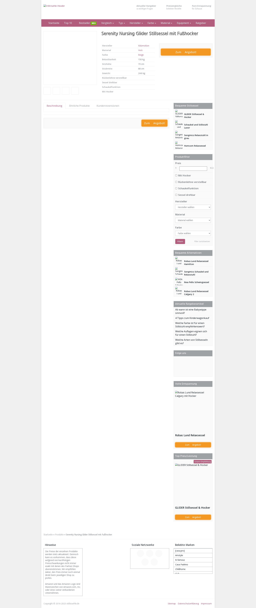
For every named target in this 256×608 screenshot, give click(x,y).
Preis (178, 163)
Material (166, 23)
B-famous (180, 559)
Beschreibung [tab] (54, 105)
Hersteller (135, 23)
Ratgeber (201, 23)
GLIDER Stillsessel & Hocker (192, 507)
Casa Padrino (181, 564)
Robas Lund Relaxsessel (190, 435)
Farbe (151, 23)
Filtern (180, 241)
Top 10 (68, 23)
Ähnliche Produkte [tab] (79, 105)
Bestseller (87, 23)
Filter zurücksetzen (202, 241)
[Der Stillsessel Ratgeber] (70, 9)
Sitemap (172, 603)
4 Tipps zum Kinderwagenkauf (192, 318)
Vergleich (106, 23)
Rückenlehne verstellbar (192, 182)
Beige (141, 54)
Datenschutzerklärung (188, 603)
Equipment (183, 23)
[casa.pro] (180, 550)
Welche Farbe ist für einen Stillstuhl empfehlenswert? (190, 324)
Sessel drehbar (186, 195)
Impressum (206, 603)
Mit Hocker (184, 175)
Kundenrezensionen (108, 105)
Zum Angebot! (185, 52)
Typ (121, 23)
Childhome (180, 569)
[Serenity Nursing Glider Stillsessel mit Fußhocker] (70, 58)
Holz (140, 50)
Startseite (53, 23)
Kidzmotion (143, 45)
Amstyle (179, 555)
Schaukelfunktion (188, 188)
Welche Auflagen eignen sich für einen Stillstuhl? (191, 333)
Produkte (59, 534)
